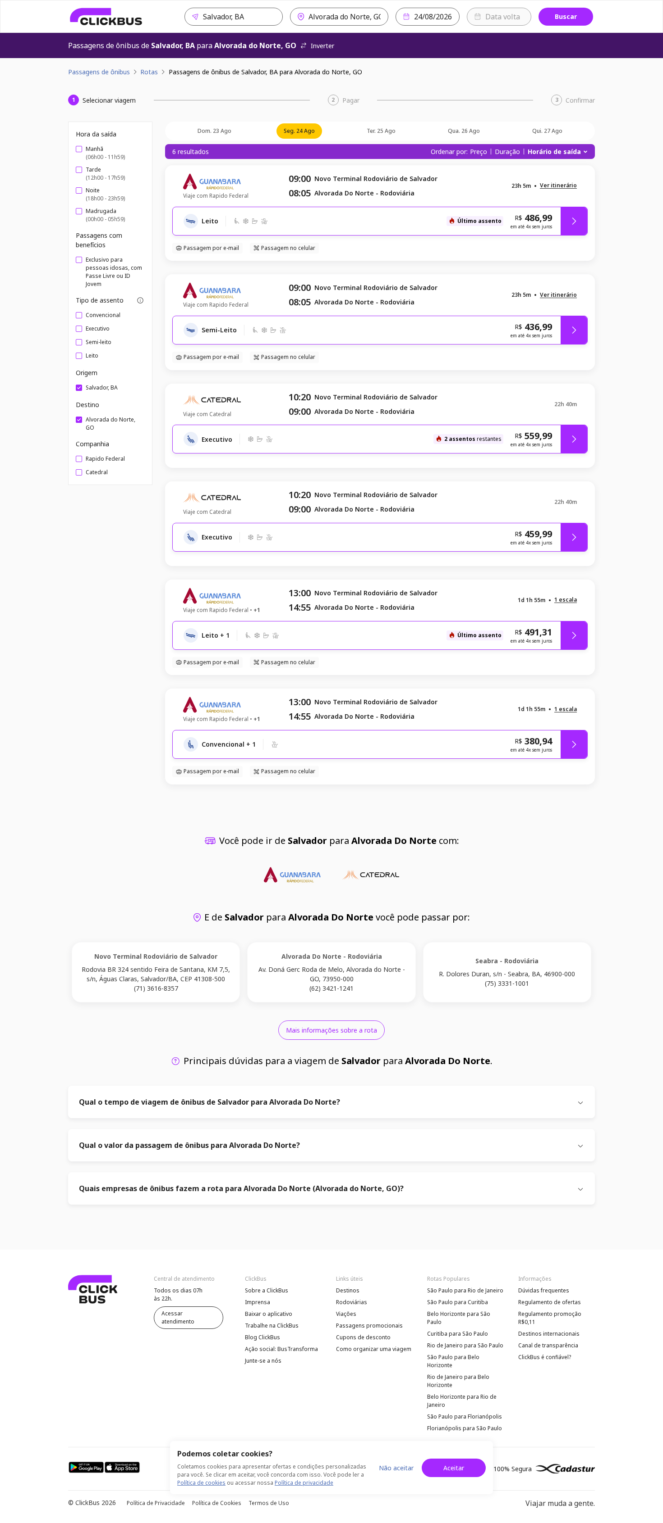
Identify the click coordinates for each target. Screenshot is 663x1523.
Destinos (347, 1290)
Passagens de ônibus (99, 72)
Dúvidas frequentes (543, 1290)
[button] (558, 186)
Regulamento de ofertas (549, 1302)
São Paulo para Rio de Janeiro (465, 1290)
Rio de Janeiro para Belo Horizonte (458, 1381)
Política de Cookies (216, 1503)
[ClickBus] (106, 17)
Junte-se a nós (263, 1360)
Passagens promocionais (369, 1325)
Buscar (566, 16)
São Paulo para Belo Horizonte (453, 1361)
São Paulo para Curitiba (457, 1302)
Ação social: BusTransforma (281, 1349)
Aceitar (453, 1468)
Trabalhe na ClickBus (272, 1325)
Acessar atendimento (177, 1317)
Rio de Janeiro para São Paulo (465, 1345)
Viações (346, 1314)
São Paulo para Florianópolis (464, 1416)
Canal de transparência (548, 1345)
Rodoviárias (351, 1302)
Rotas (149, 72)
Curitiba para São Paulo (457, 1333)
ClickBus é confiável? (544, 1357)
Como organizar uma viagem (373, 1349)
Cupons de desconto (363, 1337)
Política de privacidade (304, 1483)
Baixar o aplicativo (268, 1314)
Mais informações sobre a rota (331, 1030)
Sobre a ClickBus (266, 1290)
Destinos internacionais (549, 1333)
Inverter (322, 45)
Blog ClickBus (262, 1337)
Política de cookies (201, 1483)
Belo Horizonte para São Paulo (458, 1318)
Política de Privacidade (156, 1503)
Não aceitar (396, 1468)
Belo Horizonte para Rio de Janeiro (462, 1401)
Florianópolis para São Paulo (464, 1428)
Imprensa (257, 1302)
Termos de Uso (269, 1503)
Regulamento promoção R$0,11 (549, 1318)
